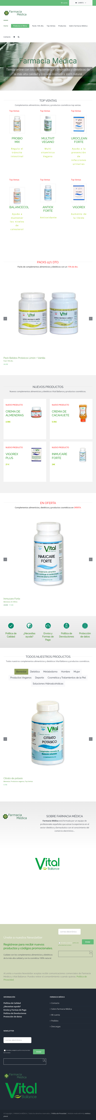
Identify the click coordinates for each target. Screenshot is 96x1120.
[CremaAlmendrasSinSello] (36, 404)
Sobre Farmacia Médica (61, 1009)
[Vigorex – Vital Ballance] (79, 185)
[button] (18, 36)
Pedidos (54, 1020)
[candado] (85, 623)
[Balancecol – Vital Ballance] (17, 188)
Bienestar (7, 602)
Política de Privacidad (59, 1113)
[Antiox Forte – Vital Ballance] (48, 185)
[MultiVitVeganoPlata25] (48, 116)
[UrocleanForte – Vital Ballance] (79, 116)
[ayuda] (29, 623)
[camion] (48, 623)
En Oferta (14, 602)
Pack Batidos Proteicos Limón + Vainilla (24, 358)
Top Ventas (29, 781)
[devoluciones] (66, 623)
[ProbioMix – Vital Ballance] (17, 116)
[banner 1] (48, 66)
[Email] (69, 931)
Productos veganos (17, 781)
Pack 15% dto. (8, 361)
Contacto (55, 1003)
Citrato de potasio (13, 778)
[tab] (21, 672)
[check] (11, 623)
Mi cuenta (55, 1015)
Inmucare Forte (12, 598)
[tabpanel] (48, 742)
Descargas (56, 1026)
